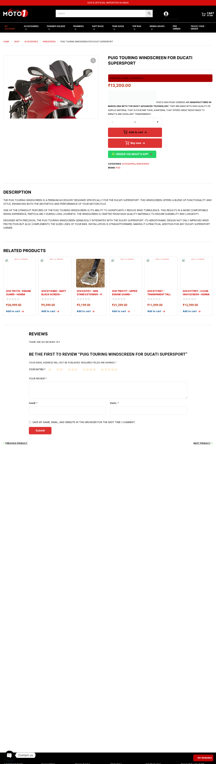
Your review (38, 378)
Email (114, 403)
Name (33, 403)
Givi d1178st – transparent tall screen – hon (159, 294)
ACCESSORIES (31, 41)
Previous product (16, 443)
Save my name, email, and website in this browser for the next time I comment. (84, 422)
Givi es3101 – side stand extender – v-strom (90, 294)
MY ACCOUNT (171, 19)
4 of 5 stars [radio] (89, 369)
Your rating (37, 369)
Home (6, 41)
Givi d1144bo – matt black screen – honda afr (53, 294)
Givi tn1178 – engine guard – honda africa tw (18, 294)
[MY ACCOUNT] (166, 13)
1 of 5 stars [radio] (49, 369)
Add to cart (136, 132)
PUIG (118, 168)
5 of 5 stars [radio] (109, 369)
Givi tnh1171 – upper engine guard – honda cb (124, 294)
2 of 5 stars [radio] (59, 369)
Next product (202, 443)
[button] (93, 60)
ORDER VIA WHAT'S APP (132, 154)
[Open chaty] (9, 755)
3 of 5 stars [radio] (73, 369)
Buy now (136, 143)
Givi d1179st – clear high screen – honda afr (196, 294)
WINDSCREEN (49, 41)
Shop (16, 41)
